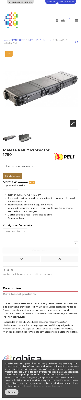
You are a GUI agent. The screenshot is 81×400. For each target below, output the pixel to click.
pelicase (38, 274)
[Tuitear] (8, 270)
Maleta (21, 274)
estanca (48, 274)
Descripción (12, 288)
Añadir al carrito (40, 250)
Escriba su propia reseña (19, 165)
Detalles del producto (19, 294)
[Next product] (77, 42)
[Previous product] (76, 42)
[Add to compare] (59, 259)
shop (29, 274)
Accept (12, 392)
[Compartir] (4, 270)
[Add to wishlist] (21, 259)
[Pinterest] (12, 270)
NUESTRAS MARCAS (22, 2)
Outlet (51, 2)
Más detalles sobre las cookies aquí (43, 385)
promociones (66, 2)
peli (14, 274)
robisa (6, 274)
